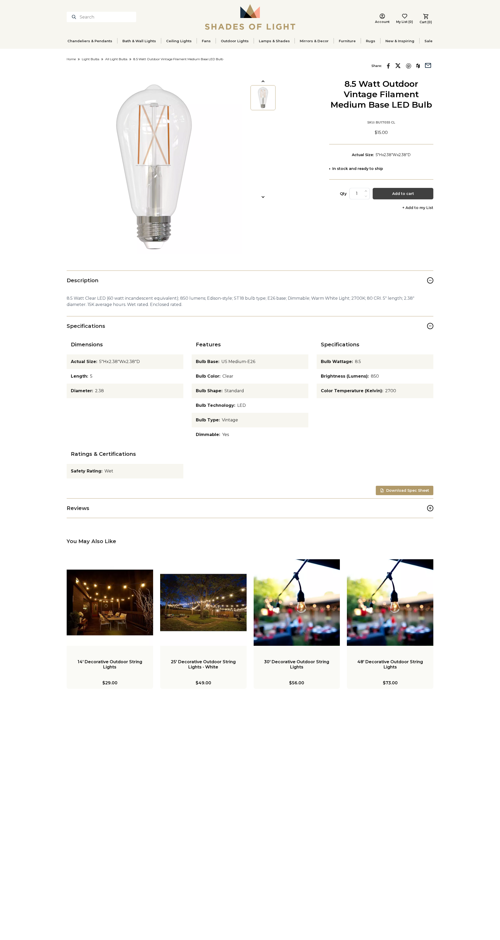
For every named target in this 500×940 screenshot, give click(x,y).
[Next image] (263, 197)
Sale (428, 41)
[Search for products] (75, 17)
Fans (206, 41)
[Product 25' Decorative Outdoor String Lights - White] (203, 602)
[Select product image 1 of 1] (263, 97)
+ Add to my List (417, 208)
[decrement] (365, 196)
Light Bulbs (90, 59)
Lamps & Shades (274, 41)
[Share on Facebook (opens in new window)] (388, 66)
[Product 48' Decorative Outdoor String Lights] (390, 602)
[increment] (365, 191)
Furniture (347, 41)
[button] (154, 166)
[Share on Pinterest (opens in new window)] (408, 66)
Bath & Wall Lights (139, 41)
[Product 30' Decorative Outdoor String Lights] (297, 602)
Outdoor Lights (235, 41)
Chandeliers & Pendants (89, 41)
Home (71, 59)
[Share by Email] (428, 65)
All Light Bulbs (116, 59)
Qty (343, 193)
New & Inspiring (399, 41)
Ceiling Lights (179, 41)
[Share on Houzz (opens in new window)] (418, 66)
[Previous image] (263, 81)
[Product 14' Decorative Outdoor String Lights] (110, 602)
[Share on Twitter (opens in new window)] (398, 66)
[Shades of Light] (250, 17)
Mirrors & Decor (314, 41)
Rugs (370, 41)
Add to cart (403, 193)
